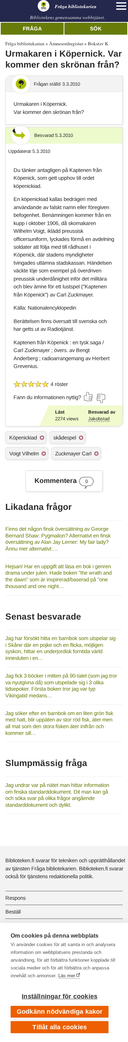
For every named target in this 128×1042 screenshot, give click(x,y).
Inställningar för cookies (59, 996)
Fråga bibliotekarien (24, 43)
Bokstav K (98, 43)
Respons (15, 898)
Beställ (13, 912)
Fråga (32, 28)
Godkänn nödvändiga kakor (60, 1011)
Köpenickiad (23, 437)
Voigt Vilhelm (24, 453)
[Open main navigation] (121, 6)
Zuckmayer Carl (73, 453)
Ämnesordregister (66, 43)
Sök (96, 28)
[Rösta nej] (100, 398)
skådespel (64, 437)
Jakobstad (99, 418)
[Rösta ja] (88, 396)
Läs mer (66, 975)
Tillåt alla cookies (59, 1027)
